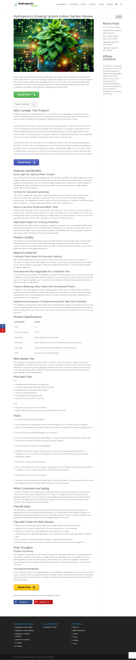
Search (119, 17)
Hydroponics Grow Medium (24, 630)
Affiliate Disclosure (78, 630)
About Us (75, 627)
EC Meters (18, 643)
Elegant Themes (29, 657)
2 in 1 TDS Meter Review (111, 27)
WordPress (49, 657)
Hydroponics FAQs (50, 627)
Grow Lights (73, 4)
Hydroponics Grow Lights (23, 627)
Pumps (101, 4)
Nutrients (92, 4)
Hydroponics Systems (22, 639)
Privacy (74, 637)
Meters (83, 4)
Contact (75, 634)
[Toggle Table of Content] (32, 104)
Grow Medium (61, 4)
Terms (74, 644)
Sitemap (75, 640)
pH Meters (18, 646)
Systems (110, 4)
